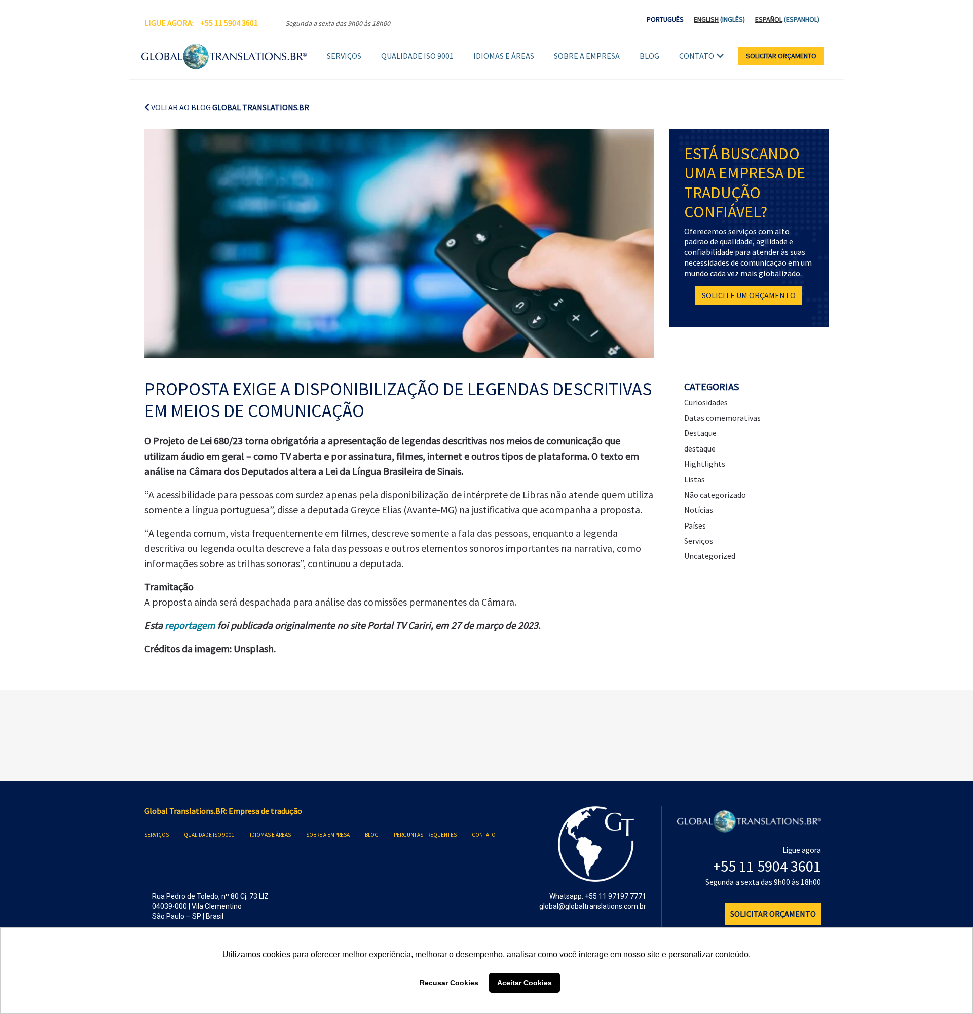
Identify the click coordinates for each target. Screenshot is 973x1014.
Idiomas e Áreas (503, 56)
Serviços (344, 56)
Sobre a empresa (587, 56)
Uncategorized (709, 556)
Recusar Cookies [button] (449, 983)
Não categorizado (715, 495)
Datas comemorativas (722, 417)
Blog (649, 56)
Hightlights (704, 464)
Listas (694, 479)
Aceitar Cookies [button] (524, 983)
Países (695, 525)
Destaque (700, 433)
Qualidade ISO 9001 (417, 56)
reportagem (191, 625)
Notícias (698, 510)
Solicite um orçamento (749, 295)
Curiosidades (706, 402)
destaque (700, 448)
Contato (696, 56)
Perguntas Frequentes (425, 834)
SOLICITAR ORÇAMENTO (781, 55)
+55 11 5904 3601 (229, 23)
